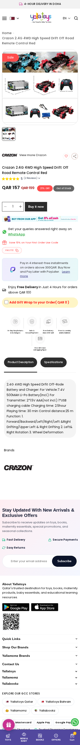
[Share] (74, 156)
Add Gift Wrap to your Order (39, 302)
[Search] (74, 18)
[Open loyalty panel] (9, 725)
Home (7, 33)
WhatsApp (16, 234)
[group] (40, 87)
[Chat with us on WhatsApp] (75, 722)
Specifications (53, 362)
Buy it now (36, 206)
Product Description (21, 362)
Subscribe (64, 561)
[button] (67, 18)
